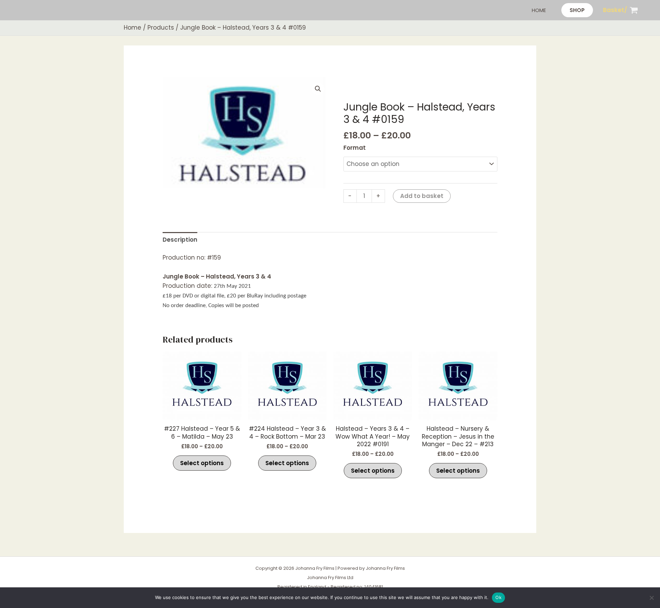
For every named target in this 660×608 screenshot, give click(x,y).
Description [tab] (180, 239)
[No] (651, 597)
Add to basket (421, 196)
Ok (498, 597)
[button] (577, 10)
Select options (202, 463)
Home (539, 10)
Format (354, 148)
